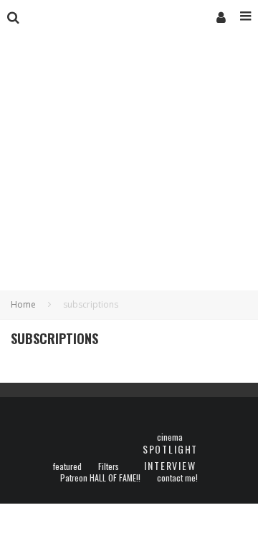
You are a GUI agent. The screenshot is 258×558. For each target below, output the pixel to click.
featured (67, 466)
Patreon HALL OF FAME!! (100, 478)
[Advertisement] (129, 176)
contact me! (177, 478)
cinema (170, 437)
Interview (170, 465)
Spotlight (170, 448)
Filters (108, 466)
